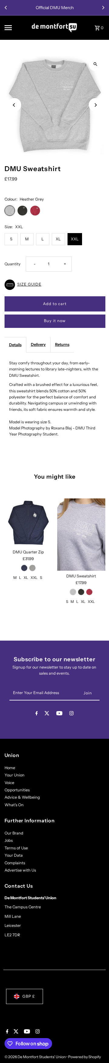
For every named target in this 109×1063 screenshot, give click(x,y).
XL (58, 239)
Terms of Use (16, 848)
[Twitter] (47, 714)
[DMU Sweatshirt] (81, 534)
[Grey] (32, 568)
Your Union (15, 775)
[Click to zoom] (95, 64)
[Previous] (6, 7)
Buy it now (55, 320)
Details (15, 344)
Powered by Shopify (84, 1056)
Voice (9, 782)
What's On (14, 805)
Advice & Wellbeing (22, 797)
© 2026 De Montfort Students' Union (35, 1056)
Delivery (38, 344)
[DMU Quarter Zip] (29, 522)
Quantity (13, 264)
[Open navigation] (16, 27)
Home (10, 767)
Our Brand (14, 833)
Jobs (9, 840)
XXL (75, 239)
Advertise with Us (20, 870)
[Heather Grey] (73, 592)
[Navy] (24, 568)
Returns (62, 344)
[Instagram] (71, 714)
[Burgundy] (89, 592)
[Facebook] (36, 714)
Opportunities (17, 790)
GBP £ (28, 996)
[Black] (81, 592)
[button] (55, 284)
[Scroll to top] (96, 1047)
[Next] (102, 7)
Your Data (14, 855)
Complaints (15, 863)
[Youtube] (59, 714)
